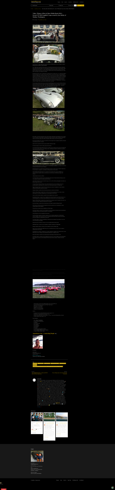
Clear (75, 5)
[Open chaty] (112, 487)
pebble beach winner (63, 363)
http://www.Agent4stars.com (37, 355)
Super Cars (64, 480)
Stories (61, 480)
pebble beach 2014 (40, 363)
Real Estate (50, 423)
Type (70, 5)
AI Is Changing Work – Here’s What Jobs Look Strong (36, 426)
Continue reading (34, 430)
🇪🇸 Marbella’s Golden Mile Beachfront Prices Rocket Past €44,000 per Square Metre (62, 426)
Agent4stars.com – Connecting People (44, 333)
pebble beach (35, 363)
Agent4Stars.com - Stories (37, 8)
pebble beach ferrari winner (55, 363)
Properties (63, 423)
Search (80, 5)
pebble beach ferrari (47, 363)
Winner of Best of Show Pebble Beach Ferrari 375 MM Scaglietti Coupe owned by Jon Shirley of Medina (47, 366)
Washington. (35, 364)
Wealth (53, 423)
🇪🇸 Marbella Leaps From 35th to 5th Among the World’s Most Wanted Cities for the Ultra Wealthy (49, 426)
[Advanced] (73, 5)
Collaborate (36, 470)
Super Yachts (69, 480)
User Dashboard (81, 480)
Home (32, 8)
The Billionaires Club (75, 480)
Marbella (48, 423)
